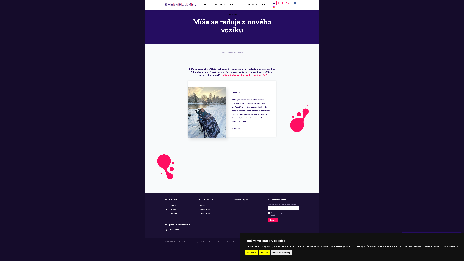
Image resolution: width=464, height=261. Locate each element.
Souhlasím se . (283, 214)
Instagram (173, 213)
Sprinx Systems (202, 242)
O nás (234, 52)
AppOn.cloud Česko (224, 242)
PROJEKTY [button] (219, 5)
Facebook (173, 205)
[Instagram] (273, 7)
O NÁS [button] (205, 5)
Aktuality (240, 52)
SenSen (202, 205)
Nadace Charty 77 (241, 200)
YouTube (173, 209)
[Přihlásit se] (274, 3)
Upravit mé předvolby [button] (281, 252)
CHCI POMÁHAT (284, 3)
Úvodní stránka (226, 52)
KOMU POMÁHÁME (234, 7)
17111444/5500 (174, 230)
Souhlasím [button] (251, 252)
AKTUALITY (252, 5)
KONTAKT (266, 5)
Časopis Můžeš (205, 213)
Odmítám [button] (264, 252)
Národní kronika (205, 209)
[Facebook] (294, 3)
